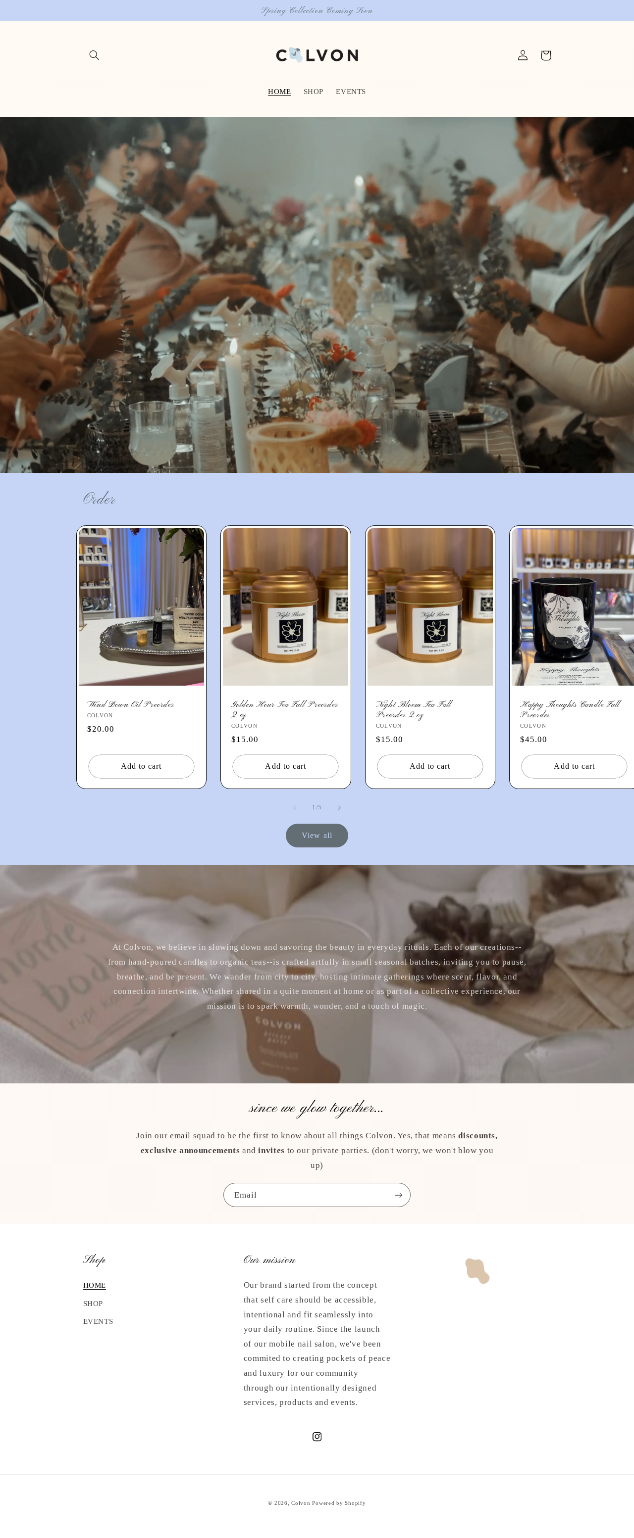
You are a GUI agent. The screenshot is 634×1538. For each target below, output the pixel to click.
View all (317, 835)
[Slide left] (295, 808)
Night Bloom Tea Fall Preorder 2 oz (414, 709)
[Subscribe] (398, 1195)
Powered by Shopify (339, 1503)
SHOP (93, 1303)
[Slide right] (339, 808)
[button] (94, 55)
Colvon (300, 1503)
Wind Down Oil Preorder (130, 704)
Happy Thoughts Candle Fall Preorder (570, 709)
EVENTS (98, 1321)
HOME (94, 1285)
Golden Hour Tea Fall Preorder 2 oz (284, 709)
